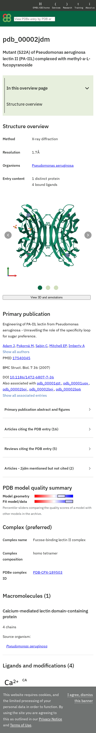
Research (67, 7)
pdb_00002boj (41, 389)
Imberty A (77, 345)
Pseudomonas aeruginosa (53, 165)
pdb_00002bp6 (68, 389)
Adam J (9, 345)
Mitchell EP (58, 345)
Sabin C (41, 345)
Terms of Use (20, 725)
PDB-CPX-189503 (48, 572)
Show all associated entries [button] (25, 395)
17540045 (21, 358)
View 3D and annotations (47, 297)
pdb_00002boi (15, 389)
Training (79, 7)
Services (56, 7)
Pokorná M (25, 345)
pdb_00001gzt (49, 383)
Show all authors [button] (16, 351)
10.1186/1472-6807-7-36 (32, 377)
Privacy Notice (50, 719)
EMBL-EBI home (41, 7)
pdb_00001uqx (76, 383)
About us (90, 7)
